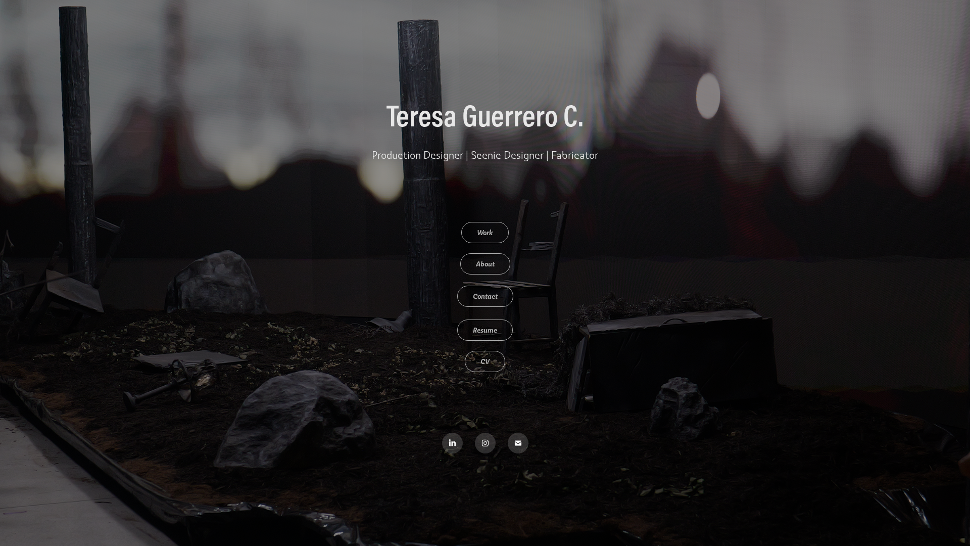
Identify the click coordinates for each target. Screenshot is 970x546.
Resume (485, 330)
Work (485, 232)
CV (485, 361)
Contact (485, 296)
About (485, 263)
